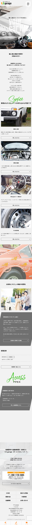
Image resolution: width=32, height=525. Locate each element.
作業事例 (24, 497)
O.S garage (16, 505)
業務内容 (8, 497)
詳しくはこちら (16, 137)
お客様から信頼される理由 (16, 340)
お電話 (16, 524)
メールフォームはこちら (16, 483)
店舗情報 (8, 500)
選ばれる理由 (24, 493)
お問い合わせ (24, 500)
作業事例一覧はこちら (16, 367)
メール (26, 524)
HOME (8, 493)
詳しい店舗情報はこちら (16, 405)
